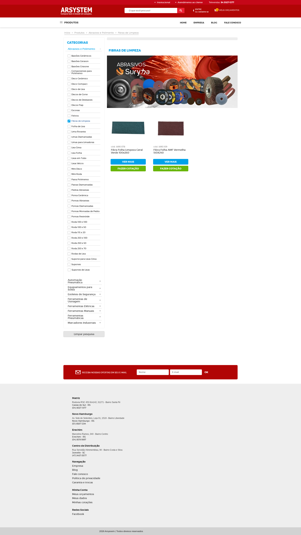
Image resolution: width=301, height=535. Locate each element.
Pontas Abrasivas (80, 200)
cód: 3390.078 (118, 146)
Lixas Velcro (77, 163)
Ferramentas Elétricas (81, 306)
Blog (214, 23)
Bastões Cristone (80, 66)
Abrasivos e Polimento (101, 32)
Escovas (75, 110)
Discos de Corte (79, 94)
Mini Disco (76, 169)
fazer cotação (128, 168)
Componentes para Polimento (81, 72)
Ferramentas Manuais (81, 311)
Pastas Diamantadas (82, 185)
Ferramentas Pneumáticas (76, 317)
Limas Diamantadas (81, 137)
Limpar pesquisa (84, 334)
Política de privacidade (86, 478)
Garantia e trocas (82, 482)
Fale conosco (232, 23)
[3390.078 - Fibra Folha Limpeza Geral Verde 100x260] (128, 128)
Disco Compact (79, 84)
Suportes (76, 264)
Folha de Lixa (78, 126)
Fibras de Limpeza (128, 32)
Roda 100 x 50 (78, 227)
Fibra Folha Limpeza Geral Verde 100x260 (127, 151)
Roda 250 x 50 (78, 243)
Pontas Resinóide (80, 216)
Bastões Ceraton (79, 61)
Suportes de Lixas (81, 270)
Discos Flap (77, 105)
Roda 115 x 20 (78, 232)
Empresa (199, 23)
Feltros (75, 116)
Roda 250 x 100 (79, 238)
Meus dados (79, 498)
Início (67, 32)
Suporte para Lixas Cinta (84, 259)
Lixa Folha (76, 153)
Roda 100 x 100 (79, 222)
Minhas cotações (82, 502)
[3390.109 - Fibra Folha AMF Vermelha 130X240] (170, 128)
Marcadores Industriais (82, 323)
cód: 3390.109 (160, 146)
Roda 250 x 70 (78, 248)
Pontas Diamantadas (82, 206)
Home (183, 23)
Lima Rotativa (78, 131)
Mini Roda (76, 174)
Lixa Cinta (76, 147)
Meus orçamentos (83, 494)
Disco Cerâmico (79, 78)
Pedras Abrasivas (80, 190)
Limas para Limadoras (82, 142)
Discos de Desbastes (81, 100)
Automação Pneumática (75, 281)
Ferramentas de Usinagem (77, 300)
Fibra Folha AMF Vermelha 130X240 (169, 151)
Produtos (71, 22)
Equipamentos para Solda (80, 288)
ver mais (128, 161)
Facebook (78, 514)
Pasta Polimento (80, 179)
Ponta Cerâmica (79, 195)
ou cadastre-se (202, 10)
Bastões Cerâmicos (81, 56)
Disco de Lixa (78, 89)
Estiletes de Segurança (81, 294)
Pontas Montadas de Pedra (85, 211)
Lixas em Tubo (78, 158)
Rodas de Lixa (78, 254)
